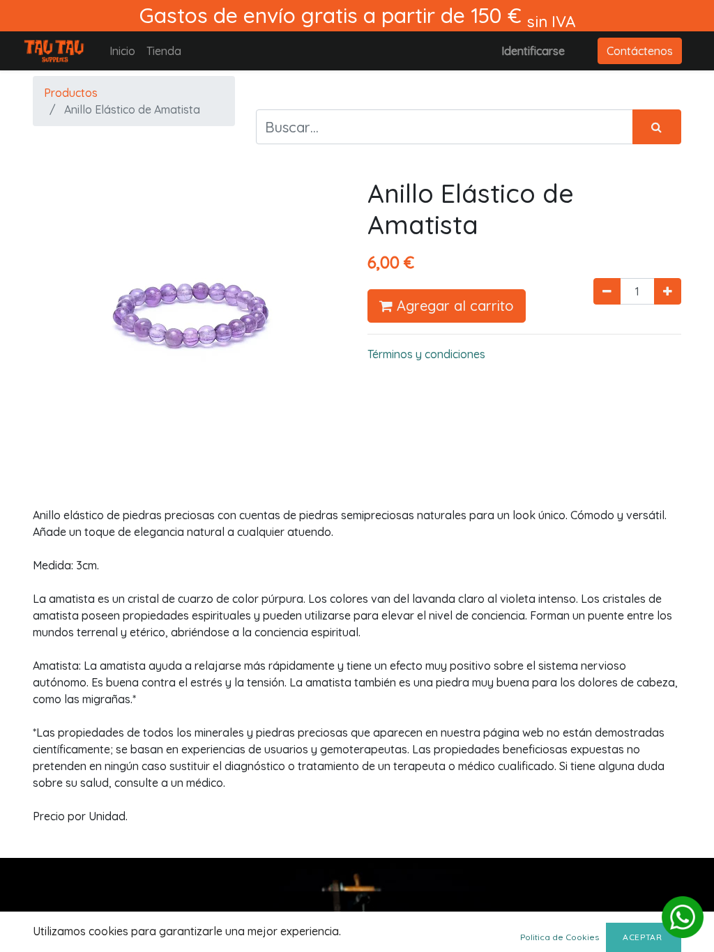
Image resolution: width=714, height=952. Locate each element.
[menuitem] (122, 51)
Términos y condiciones (426, 354)
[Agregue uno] (667, 291)
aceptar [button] (643, 937)
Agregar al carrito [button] (453, 305)
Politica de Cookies (559, 937)
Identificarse (533, 51)
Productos (71, 93)
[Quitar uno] (607, 291)
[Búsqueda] (656, 126)
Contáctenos (640, 51)
